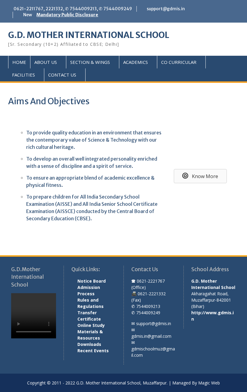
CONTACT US (62, 75)
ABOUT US (45, 62)
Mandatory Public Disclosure (67, 14)
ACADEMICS (135, 62)
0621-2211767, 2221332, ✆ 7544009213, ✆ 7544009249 (73, 8)
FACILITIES (23, 75)
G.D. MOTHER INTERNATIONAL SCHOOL (88, 35)
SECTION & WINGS (90, 62)
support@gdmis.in (166, 8)
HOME (19, 62)
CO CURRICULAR (178, 62)
